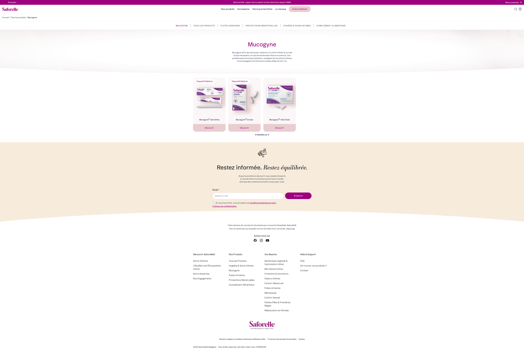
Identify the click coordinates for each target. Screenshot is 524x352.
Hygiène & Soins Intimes (297, 25)
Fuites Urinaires (230, 25)
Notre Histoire (200, 260)
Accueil (5, 17)
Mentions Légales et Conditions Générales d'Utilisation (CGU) (242, 339)
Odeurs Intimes (272, 278)
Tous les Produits (237, 260)
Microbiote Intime (273, 269)
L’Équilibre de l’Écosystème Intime (207, 267)
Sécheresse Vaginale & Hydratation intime (276, 262)
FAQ (302, 260)
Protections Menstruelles (262, 25)
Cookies (302, 339)
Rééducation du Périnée (276, 310)
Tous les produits (18, 17)
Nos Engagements (202, 278)
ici (293, 228)
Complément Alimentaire (242, 284)
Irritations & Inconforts (276, 273)
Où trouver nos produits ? (313, 265)
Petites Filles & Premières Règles (277, 304)
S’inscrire (298, 196)
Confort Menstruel (273, 283)
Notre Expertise (201, 273)
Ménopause (270, 292)
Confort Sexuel (272, 297)
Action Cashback (299, 9)
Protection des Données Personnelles (282, 339)
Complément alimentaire (331, 25)
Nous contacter (512, 2)
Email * (215, 190)
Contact (304, 270)
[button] (515, 9)
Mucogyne (182, 25)
